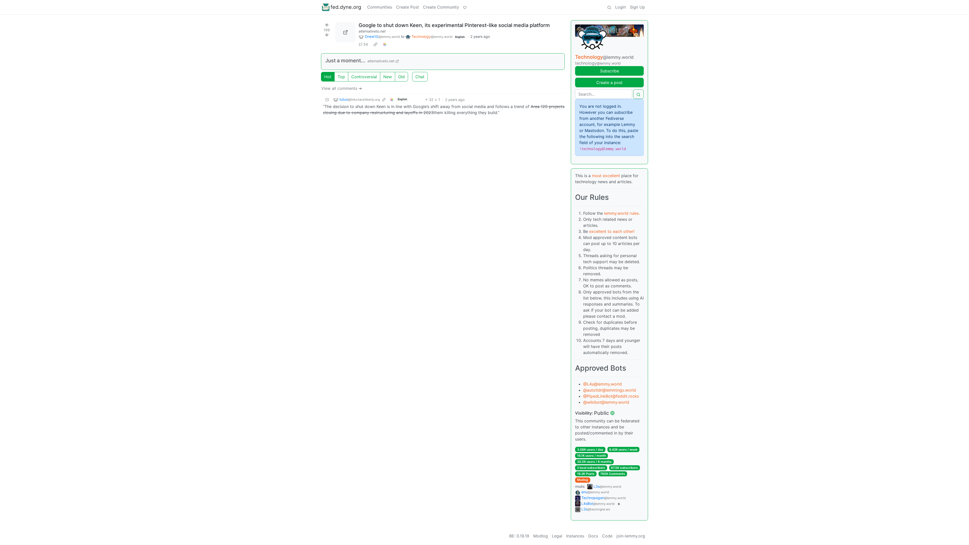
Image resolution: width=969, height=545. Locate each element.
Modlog (582, 480)
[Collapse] (327, 99)
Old (401, 76)
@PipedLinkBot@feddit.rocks (611, 396)
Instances (575, 535)
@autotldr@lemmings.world (609, 390)
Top (341, 76)
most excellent (606, 175)
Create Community (441, 7)
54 (365, 44)
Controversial (364, 76)
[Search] (609, 7)
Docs (593, 535)
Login (620, 7)
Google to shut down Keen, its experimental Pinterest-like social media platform (454, 25)
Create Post (407, 7)
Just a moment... (345, 61)
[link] (375, 44)
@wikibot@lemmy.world (606, 402)
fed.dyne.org (346, 7)
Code (607, 535)
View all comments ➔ (341, 88)
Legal (557, 535)
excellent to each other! (611, 231)
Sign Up (637, 7)
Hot (327, 76)
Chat (419, 76)
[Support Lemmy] (465, 7)
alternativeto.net (372, 31)
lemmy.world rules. (622, 213)
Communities (379, 7)
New (387, 76)
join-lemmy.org (630, 535)
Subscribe (609, 70)
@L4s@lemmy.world (602, 384)
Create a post (609, 82)
